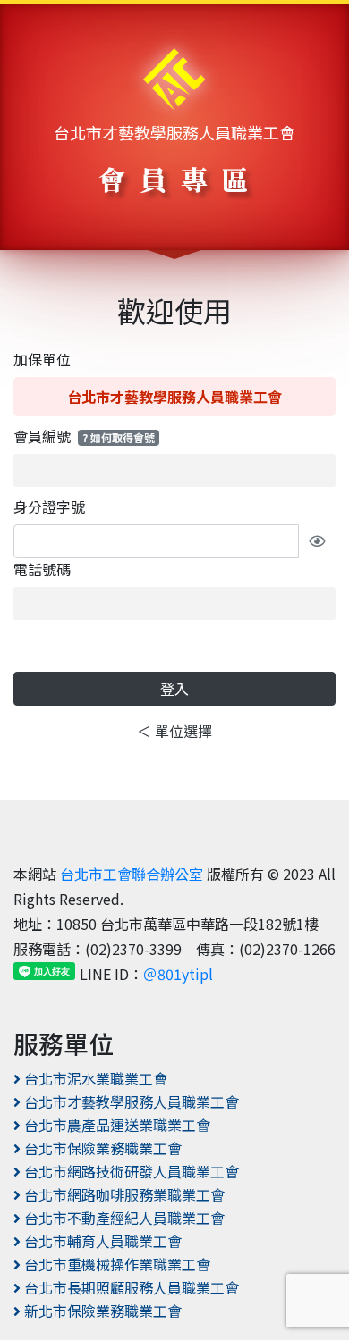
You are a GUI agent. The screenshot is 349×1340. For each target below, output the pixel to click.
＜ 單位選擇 (174, 730)
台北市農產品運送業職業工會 (115, 1124)
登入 (174, 688)
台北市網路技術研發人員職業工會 (130, 1171)
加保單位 (42, 359)
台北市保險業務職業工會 (101, 1148)
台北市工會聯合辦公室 (131, 873)
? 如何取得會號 (118, 437)
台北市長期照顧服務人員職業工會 (130, 1287)
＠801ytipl (178, 973)
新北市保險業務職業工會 (101, 1310)
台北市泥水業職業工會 (94, 1078)
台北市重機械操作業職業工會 (115, 1264)
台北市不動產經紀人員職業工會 (123, 1217)
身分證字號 (49, 506)
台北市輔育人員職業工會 (101, 1241)
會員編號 (84, 436)
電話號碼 (42, 569)
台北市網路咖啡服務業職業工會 (123, 1194)
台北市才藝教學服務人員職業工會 (174, 132)
